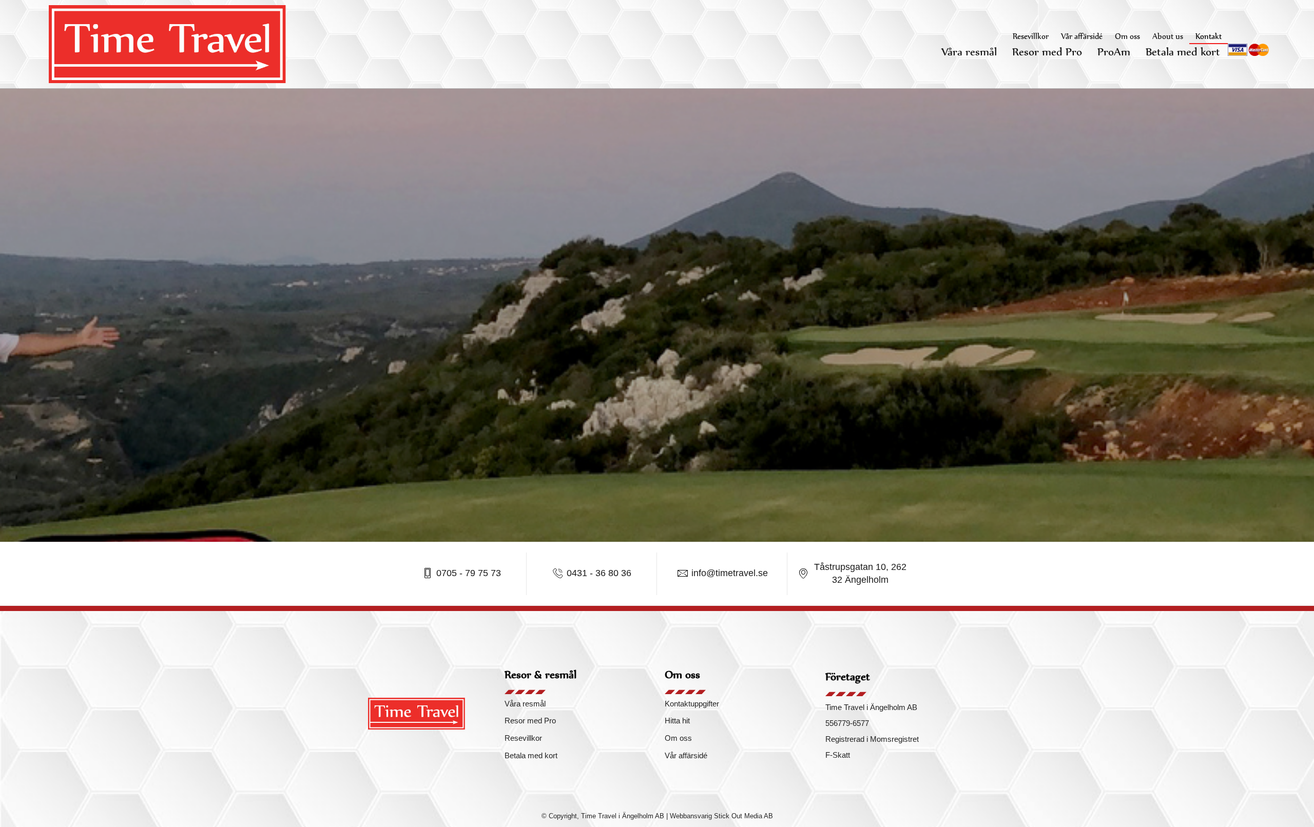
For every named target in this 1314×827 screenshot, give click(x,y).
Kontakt (1208, 36)
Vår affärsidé (1082, 36)
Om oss (1127, 36)
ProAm (1113, 51)
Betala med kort (1183, 51)
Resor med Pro (1047, 51)
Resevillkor (1031, 36)
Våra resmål (969, 51)
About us (1167, 36)
